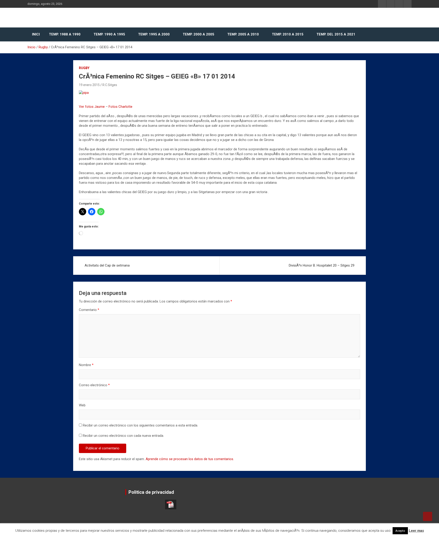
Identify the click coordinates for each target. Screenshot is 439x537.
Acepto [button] (400, 530)
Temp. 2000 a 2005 (198, 34)
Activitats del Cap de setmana (107, 265)
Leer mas (416, 531)
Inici (36, 34)
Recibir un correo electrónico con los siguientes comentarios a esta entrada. (140, 425)
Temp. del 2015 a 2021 (335, 34)
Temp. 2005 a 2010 (243, 34)
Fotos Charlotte (120, 107)
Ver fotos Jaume (92, 107)
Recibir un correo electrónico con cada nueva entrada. (123, 436)
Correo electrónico (94, 385)
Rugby (84, 68)
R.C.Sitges (109, 85)
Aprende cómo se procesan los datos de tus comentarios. (190, 459)
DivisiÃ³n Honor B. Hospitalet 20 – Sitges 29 (321, 265)
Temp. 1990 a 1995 (109, 34)
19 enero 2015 (89, 85)
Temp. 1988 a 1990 (64, 34)
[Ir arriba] (427, 516)
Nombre (86, 365)
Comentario (89, 310)
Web (82, 405)
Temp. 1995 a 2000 (154, 34)
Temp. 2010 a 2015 (287, 34)
